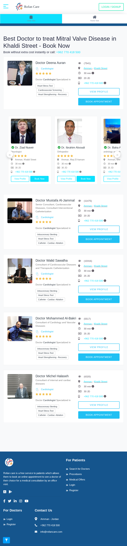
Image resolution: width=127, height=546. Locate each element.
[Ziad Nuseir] (30, 131)
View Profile (99, 91)
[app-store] (4, 491)
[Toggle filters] (6, 540)
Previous (10, 154)
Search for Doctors (79, 468)
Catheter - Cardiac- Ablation (50, 243)
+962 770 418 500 (68, 52)
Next (117, 154)
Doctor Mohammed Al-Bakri (56, 318)
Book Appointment (99, 101)
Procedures (75, 474)
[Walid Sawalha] (19, 270)
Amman (88, 68)
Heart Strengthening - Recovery (52, 94)
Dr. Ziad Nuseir (24, 147)
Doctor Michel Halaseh (52, 376)
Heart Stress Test (45, 86)
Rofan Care (31, 6)
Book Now (39, 179)
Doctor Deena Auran (50, 63)
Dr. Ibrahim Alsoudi (73, 147)
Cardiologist (47, 68)
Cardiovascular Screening (50, 90)
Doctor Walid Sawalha (52, 260)
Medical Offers (77, 479)
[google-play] (10, 491)
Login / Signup (111, 6)
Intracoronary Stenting (47, 234)
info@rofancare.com (51, 531)
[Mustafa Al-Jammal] (19, 210)
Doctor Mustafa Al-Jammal (55, 200)
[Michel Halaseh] (19, 386)
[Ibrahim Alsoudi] (76, 131)
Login (72, 484)
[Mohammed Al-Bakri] (19, 328)
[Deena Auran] (19, 73)
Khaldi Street (100, 68)
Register (73, 490)
